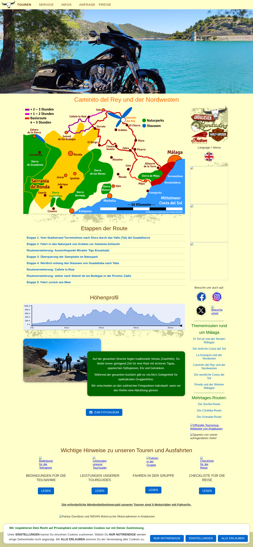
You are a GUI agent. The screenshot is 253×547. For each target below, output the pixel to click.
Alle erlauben (232, 538)
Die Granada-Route (209, 416)
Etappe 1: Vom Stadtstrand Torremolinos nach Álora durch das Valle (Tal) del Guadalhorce (88, 237)
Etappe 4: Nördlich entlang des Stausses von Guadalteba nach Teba (73, 263)
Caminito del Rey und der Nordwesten (209, 366)
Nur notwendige (167, 538)
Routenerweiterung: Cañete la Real (50, 269)
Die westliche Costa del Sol (209, 376)
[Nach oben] (183, 289)
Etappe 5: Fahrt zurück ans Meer (49, 282)
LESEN (46, 490)
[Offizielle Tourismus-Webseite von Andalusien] (209, 428)
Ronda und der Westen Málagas (209, 386)
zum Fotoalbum (106, 412)
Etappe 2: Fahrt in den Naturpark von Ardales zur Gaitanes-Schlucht (73, 244)
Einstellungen (201, 538)
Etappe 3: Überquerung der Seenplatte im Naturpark (62, 256)
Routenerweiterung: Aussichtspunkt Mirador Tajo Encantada (68, 250)
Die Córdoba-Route (209, 410)
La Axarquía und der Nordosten (209, 356)
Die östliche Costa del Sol (209, 348)
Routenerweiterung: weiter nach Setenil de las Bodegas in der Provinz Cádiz (79, 276)
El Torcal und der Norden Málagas (209, 340)
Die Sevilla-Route (209, 404)
